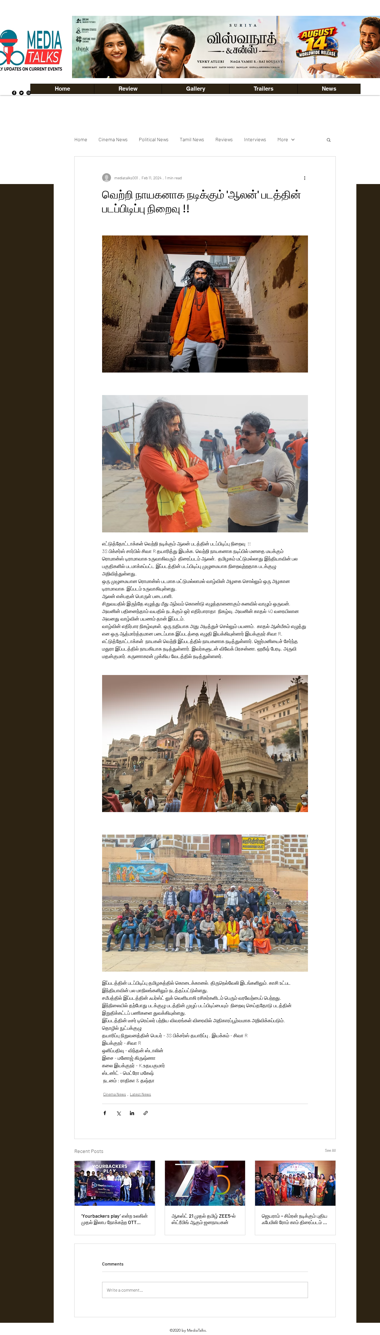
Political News (154, 139)
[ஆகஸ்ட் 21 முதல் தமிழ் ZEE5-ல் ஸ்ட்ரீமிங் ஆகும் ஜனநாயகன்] (205, 1183)
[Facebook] (14, 93)
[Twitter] (21, 93)
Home (80, 139)
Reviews (224, 139)
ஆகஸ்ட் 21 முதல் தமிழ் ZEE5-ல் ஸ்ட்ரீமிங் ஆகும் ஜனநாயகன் (204, 1219)
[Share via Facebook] (104, 1113)
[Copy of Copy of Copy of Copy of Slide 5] (254, 65)
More (282, 139)
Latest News (140, 1094)
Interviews (255, 139)
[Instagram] (28, 93)
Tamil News (192, 139)
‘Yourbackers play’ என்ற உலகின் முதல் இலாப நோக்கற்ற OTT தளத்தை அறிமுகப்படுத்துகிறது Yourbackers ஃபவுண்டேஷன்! (114, 1219)
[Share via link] (145, 1113)
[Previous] (85, 47)
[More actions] (304, 177)
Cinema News (113, 139)
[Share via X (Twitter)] (118, 1113)
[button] (195, 89)
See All (330, 1150)
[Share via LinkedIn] (132, 1113)
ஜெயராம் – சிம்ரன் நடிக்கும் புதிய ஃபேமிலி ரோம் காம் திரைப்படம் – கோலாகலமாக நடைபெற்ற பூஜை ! (295, 1219)
